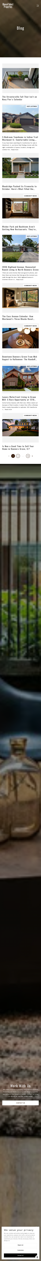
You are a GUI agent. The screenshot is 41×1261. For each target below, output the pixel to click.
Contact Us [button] (20, 1103)
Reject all (20, 1245)
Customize (20, 1250)
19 (28, 456)
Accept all (20, 1255)
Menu (37, 6)
